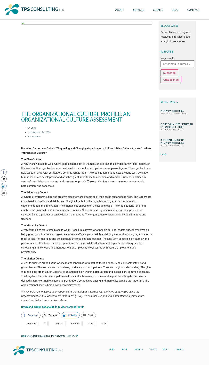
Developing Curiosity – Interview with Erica (173, 141)
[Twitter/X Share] (4, 179)
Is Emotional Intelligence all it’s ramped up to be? (177, 126)
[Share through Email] (4, 193)
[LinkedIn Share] (4, 186)
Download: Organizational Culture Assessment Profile (52, 307)
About (119, 10)
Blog (175, 10)
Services (138, 10)
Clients (158, 10)
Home (112, 349)
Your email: (167, 58)
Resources (35, 136)
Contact (193, 10)
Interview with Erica (172, 111)
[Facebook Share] (4, 172)
